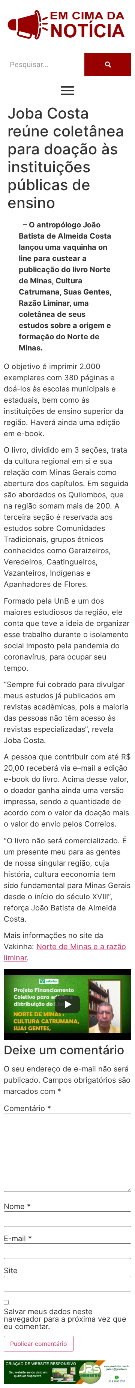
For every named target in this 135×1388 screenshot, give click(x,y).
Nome (17, 1206)
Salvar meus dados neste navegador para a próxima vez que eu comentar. (65, 1319)
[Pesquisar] (107, 64)
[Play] (67, 1004)
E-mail (18, 1238)
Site (11, 1270)
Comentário (27, 1108)
